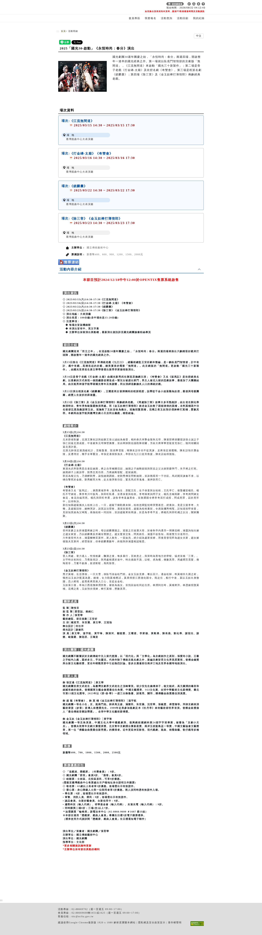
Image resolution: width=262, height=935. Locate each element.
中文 (199, 35)
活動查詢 (166, 18)
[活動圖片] (82, 76)
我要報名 (150, 18)
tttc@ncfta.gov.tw (83, 916)
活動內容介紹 (71, 269)
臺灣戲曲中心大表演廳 (79, 139)
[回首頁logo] (78, 4)
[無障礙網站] (197, 925)
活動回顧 (182, 18)
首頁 (63, 31)
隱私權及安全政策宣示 (151, 922)
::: (58, 31)
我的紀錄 (199, 18)
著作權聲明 (175, 922)
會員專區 (134, 18)
